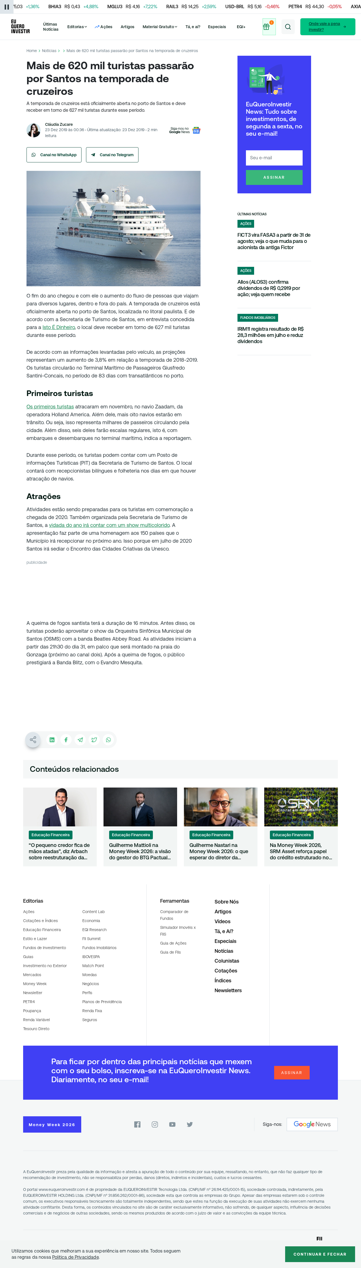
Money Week (35, 983)
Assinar (274, 177)
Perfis (87, 992)
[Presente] (269, 26)
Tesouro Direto (36, 1029)
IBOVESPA (91, 956)
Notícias (49, 50)
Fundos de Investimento (44, 947)
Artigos (128, 26)
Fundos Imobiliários (99, 947)
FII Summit (91, 938)
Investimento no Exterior (45, 965)
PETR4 (29, 1001)
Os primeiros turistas (50, 407)
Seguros (89, 1019)
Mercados (32, 974)
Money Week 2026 (52, 1124)
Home (32, 50)
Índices (223, 980)
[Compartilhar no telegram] (80, 739)
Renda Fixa (92, 1010)
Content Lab (93, 911)
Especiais (217, 26)
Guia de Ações (173, 943)
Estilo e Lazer (35, 938)
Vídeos (222, 921)
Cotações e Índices (40, 920)
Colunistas (227, 961)
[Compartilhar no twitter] (94, 739)
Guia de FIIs (170, 952)
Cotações (226, 971)
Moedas (89, 974)
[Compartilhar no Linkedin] (52, 739)
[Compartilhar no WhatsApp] (108, 739)
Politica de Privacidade (75, 1257)
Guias (28, 956)
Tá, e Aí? (224, 931)
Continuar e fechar (320, 1254)
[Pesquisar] (288, 26)
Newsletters (228, 990)
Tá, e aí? (193, 26)
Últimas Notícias (50, 27)
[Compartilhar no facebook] (66, 739)
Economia (91, 920)
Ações (28, 911)
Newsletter (32, 992)
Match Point (93, 965)
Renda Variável (36, 1019)
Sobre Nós (227, 902)
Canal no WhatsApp (58, 155)
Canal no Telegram (117, 155)
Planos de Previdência (102, 1001)
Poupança (32, 1010)
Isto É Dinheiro (59, 327)
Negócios (90, 983)
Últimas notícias (252, 214)
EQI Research (94, 929)
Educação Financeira (42, 929)
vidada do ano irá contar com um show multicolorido (109, 525)
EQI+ (241, 26)
